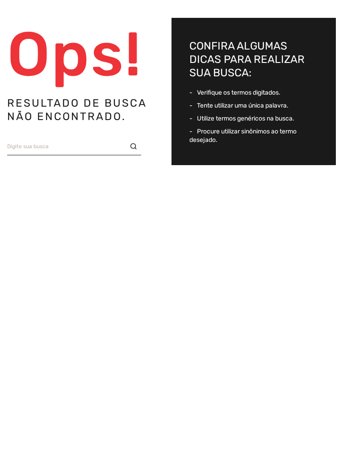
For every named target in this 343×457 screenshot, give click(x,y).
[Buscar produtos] (135, 146)
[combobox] (74, 147)
